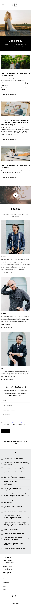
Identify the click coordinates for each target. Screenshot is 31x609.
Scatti (4, 586)
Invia (5, 431)
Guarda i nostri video (10, 139)
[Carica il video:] (15, 195)
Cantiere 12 (6, 582)
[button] (3, 5)
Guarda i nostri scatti (10, 94)
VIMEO (15, 443)
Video (4, 589)
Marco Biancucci (9, 602)
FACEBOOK (8, 441)
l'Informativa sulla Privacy (18, 422)
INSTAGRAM (20, 441)
